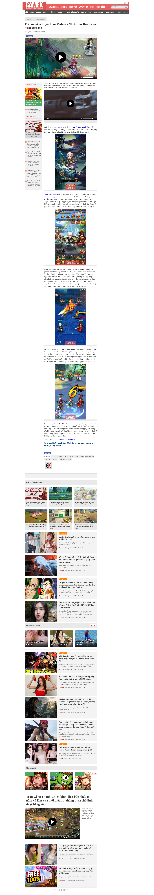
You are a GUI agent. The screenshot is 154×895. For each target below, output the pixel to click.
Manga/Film (68, 548)
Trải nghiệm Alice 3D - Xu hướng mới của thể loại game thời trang (84, 503)
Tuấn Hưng (62, 712)
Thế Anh (61, 570)
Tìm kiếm (126, 7)
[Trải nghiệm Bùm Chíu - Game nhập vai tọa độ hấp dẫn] (60, 494)
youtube (125, 3)
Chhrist (61, 758)
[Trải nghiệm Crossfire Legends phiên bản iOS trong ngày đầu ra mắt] (60, 516)
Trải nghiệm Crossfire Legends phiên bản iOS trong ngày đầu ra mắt (60, 526)
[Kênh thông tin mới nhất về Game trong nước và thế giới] (34, 6)
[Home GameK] (27, 12)
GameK (29, 19)
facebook (121, 3)
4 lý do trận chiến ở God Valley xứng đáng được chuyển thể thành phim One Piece (76, 658)
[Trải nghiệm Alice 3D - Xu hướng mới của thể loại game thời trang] (85, 494)
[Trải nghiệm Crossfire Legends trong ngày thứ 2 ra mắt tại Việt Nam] (85, 516)
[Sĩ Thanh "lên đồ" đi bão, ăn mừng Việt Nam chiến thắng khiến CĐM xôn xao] (41, 685)
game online (58, 127)
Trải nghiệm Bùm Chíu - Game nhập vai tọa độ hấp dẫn (59, 503)
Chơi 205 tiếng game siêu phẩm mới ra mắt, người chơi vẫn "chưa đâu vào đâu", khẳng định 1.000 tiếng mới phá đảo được (33, 144)
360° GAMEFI (123, 12)
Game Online (70, 712)
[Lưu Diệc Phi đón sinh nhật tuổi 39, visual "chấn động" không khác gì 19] (41, 753)
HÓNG (92, 6)
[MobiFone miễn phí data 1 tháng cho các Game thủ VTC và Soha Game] (33, 125)
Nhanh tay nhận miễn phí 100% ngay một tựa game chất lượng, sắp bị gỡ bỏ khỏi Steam (76, 870)
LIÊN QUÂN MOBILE (57, 12)
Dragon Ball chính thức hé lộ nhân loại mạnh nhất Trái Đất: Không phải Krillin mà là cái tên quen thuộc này (77, 584)
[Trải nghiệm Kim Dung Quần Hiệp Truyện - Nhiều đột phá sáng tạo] (36, 516)
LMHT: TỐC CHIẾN (72, 12)
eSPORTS (64, 6)
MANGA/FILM (83, 6)
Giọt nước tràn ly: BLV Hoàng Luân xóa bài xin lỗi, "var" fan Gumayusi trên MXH (33, 163)
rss (128, 3)
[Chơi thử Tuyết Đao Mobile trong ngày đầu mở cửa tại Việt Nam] (33, 93)
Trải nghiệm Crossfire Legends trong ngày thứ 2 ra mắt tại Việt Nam (84, 526)
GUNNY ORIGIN (35, 12)
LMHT (45, 12)
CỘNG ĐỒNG (100, 6)
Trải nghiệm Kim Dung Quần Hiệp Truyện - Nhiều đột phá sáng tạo (36, 525)
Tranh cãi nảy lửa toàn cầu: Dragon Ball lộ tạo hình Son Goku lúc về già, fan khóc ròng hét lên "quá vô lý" (34, 184)
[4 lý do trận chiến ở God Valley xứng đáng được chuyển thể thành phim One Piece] (41, 662)
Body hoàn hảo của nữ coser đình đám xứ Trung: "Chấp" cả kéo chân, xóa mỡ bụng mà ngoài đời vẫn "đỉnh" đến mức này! (76, 725)
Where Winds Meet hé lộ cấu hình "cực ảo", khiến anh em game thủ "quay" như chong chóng (77, 559)
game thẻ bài (89, 456)
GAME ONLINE (99, 12)
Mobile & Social (69, 570)
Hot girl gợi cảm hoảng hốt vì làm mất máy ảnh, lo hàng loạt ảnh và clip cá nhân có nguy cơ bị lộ (76, 848)
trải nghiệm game (65, 459)
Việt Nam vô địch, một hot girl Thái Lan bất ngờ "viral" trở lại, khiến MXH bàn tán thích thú (77, 605)
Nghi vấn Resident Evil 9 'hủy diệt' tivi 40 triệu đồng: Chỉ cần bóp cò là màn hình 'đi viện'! (34, 154)
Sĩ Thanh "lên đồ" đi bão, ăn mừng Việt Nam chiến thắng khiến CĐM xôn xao (76, 677)
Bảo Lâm (61, 548)
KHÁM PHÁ (73, 6)
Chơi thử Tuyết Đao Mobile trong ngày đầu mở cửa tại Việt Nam (33, 102)
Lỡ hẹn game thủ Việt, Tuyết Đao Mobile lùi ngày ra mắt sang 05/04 (34, 110)
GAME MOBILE (54, 6)
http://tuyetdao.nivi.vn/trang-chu (65, 439)
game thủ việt (79, 456)
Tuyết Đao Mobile (80, 127)
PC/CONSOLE (111, 12)
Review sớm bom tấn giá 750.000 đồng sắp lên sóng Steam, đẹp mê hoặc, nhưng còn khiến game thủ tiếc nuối (77, 701)
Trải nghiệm (40, 19)
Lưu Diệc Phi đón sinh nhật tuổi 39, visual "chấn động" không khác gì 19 (75, 748)
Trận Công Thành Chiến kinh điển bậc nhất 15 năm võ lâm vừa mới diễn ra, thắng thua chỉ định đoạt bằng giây (59, 800)
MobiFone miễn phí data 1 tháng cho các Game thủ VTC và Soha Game (33, 134)
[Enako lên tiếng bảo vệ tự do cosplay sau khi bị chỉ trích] (41, 542)
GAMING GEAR (86, 12)
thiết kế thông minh (51, 459)
